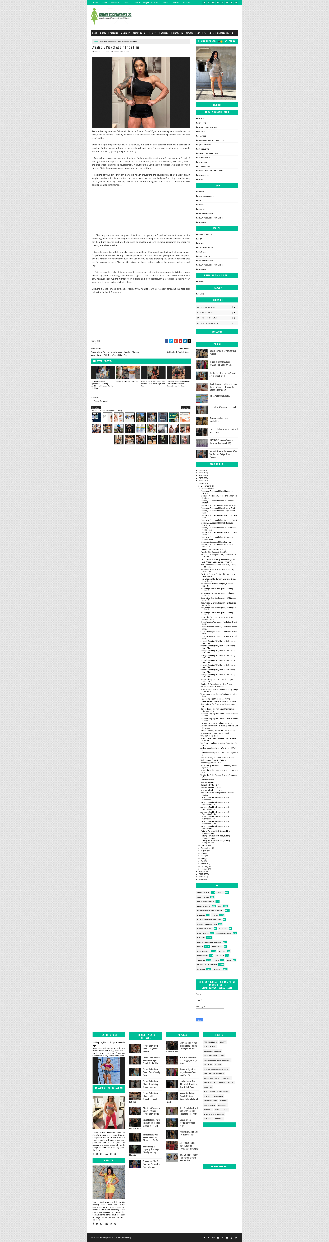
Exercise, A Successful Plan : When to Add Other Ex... (217, 545)
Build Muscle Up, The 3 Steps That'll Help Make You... (217, 570)
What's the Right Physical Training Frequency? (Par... (219, 771)
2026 (201, 470)
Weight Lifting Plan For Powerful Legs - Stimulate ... (216, 680)
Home (95, 2)
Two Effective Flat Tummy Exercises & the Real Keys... (218, 580)
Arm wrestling (204, 166)
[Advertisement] (140, 211)
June (203, 855)
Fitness (189, 33)
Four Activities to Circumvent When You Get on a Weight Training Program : (223, 454)
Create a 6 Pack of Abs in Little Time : (216, 684)
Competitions (204, 158)
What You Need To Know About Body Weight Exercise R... (219, 690)
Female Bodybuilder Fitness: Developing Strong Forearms (150, 1084)
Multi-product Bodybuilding (210, 218)
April (203, 861)
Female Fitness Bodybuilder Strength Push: (188, 1122)
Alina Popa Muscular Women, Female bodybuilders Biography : (189, 1145)
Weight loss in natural (208, 127)
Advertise (115, 2)
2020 (201, 871)
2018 (201, 876)
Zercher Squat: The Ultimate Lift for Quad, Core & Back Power (189, 1084)
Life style (175, 2)
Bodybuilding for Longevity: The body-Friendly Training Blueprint (144, 1151)
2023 (201, 478)
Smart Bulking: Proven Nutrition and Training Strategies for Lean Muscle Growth (144, 1124)
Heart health (204, 256)
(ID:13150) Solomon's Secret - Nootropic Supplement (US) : (221, 442)
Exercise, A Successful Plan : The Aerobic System (217, 501)
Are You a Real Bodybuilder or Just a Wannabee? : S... (215, 827)
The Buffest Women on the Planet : (223, 407)
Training (114, 33)
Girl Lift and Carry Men (208, 153)
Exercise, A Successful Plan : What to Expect (218, 520)
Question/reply (204, 145)
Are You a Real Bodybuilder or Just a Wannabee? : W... (215, 803)
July (202, 853)
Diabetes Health (225, 33)
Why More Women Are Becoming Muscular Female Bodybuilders (151, 1110)
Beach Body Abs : (207, 782)
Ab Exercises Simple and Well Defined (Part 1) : (219, 749)
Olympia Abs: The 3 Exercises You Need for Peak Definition (152, 1164)
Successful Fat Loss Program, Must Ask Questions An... (217, 618)
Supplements (203, 149)
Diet (198, 33)
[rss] (222, 3)
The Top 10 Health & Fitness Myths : (215, 699)
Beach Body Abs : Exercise (211, 790)
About (104, 2)
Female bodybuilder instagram (127, 381)
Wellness (165, 33)
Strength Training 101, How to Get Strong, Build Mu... (218, 642)
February (205, 866)
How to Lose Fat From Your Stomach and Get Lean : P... (217, 705)
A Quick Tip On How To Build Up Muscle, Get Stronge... (219, 727)
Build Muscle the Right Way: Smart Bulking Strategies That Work (189, 1110)
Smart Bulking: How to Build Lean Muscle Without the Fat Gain (151, 1137)
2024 (201, 475)
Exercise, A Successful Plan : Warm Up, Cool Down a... (218, 533)
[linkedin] (107, 1154)
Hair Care (202, 209)
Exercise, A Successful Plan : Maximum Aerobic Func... (216, 538)
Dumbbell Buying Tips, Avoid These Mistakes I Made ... (219, 714)
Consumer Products (206, 196)
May (203, 858)
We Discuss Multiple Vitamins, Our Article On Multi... (218, 744)
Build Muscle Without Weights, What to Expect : (216, 584)
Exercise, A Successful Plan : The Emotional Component (218, 528)
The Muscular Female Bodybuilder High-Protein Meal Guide (151, 1060)
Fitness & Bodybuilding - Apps (210, 171)
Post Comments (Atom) (112, 410)
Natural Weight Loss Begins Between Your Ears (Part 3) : (220, 363)
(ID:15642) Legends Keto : (219, 395)
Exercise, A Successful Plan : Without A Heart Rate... (219, 516)
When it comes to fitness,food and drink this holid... (218, 695)
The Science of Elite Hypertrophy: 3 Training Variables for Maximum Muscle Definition (102, 384)
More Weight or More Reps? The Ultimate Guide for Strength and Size (153, 383)
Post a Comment (101, 401)
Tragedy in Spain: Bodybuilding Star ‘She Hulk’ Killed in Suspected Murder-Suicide (178, 383)
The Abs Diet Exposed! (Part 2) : (213, 552)
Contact (126, 2)
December (205, 486)
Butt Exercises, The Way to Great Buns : (217, 757)
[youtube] (231, 3)
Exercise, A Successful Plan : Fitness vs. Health (216, 492)
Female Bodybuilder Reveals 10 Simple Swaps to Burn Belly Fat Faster (182, 1097)
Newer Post (95, 407)
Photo (165, 2)
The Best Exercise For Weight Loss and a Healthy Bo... (217, 575)
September (206, 848)
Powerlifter (203, 175)
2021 (201, 483)
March (204, 863)
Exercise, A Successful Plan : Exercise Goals (218, 505)
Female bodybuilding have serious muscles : (222, 352)
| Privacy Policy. (126, 1237)
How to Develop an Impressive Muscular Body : (217, 793)
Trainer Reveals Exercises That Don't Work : (218, 701)
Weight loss (139, 33)
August (204, 850)
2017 (201, 879)
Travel (201, 294)
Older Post (185, 407)
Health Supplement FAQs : (211, 762)
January (204, 869)
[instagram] (218, 3)
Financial (202, 282)
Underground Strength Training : (213, 760)
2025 (201, 472)
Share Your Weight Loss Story (146, 2)
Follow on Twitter (206, 307)
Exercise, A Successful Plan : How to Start (217, 508)
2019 (201, 874)
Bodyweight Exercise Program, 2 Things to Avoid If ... (218, 589)
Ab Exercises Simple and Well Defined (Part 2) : (219, 753)
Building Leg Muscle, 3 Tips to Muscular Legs (109, 1044)
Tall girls (209, 33)
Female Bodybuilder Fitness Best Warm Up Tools (151, 1072)
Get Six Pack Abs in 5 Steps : (212, 686)
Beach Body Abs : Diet (209, 785)
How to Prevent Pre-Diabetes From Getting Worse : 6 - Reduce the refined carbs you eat (223, 386)
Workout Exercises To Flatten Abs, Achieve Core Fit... (218, 739)
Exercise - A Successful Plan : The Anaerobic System (218, 497)
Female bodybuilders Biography (211, 140)
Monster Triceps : (207, 779)
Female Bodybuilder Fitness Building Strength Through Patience (143, 1097)
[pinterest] (236, 3)
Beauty (201, 192)
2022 (201, 480)
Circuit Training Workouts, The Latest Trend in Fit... (218, 623)
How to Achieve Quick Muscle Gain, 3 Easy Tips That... (218, 565)
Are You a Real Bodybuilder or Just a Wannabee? (215, 798)
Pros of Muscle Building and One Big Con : (218, 559)
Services (222, 951)
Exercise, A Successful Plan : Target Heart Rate (217, 511)
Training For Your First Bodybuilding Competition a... (215, 832)
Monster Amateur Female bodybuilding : (219, 419)
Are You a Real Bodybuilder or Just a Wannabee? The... (215, 822)
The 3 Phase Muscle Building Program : (216, 562)
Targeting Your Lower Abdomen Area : (216, 723)
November (205, 488)
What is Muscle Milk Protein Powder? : (216, 733)
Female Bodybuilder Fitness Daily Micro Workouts (150, 1048)
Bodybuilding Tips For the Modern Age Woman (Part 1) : (222, 374)
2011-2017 (117, 1237)
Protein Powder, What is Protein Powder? (217, 730)
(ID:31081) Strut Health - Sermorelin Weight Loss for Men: (189, 1157)
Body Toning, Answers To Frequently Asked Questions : (218, 766)
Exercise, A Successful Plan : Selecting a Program (216, 524)
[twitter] (204, 3)
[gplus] (213, 3)
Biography (178, 33)
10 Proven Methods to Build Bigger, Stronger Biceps (188, 1060)
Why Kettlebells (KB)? (209, 736)
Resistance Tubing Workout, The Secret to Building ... (218, 555)
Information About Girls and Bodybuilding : (189, 1133)
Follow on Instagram (207, 323)
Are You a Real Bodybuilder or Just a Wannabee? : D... (215, 808)
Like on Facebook (205, 312)
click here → (98, 1150)
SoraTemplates (101, 1237)
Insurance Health (205, 213)
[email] (227, 3)
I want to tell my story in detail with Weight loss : (223, 430)
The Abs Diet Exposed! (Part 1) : (213, 549)
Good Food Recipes (206, 248)
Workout (186, 2)
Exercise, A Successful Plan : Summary (216, 542)
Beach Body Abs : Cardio (210, 787)
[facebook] (209, 3)
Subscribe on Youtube (207, 318)
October (204, 845)
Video (200, 179)
